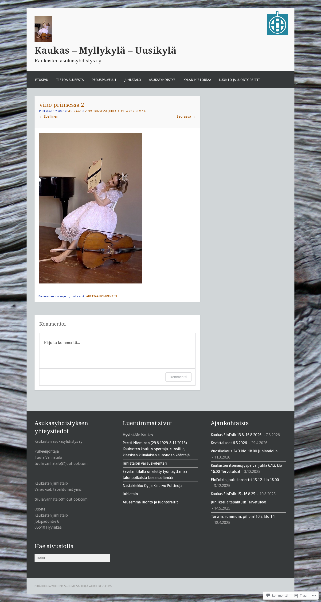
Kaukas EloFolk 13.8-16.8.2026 (236, 435)
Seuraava (186, 116)
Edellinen (48, 116)
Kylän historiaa (197, 80)
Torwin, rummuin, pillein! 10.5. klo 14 (242, 516)
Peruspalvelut (104, 80)
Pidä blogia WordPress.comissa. (57, 586)
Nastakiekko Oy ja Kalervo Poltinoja (152, 485)
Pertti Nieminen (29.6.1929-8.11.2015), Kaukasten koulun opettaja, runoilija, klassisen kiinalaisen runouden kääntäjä (156, 449)
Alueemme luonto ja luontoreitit (150, 502)
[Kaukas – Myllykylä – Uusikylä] (277, 34)
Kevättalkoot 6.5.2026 (229, 443)
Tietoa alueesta (70, 80)
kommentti (178, 377)
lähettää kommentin (101, 296)
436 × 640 (74, 111)
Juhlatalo (133, 80)
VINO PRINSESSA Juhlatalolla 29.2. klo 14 (115, 111)
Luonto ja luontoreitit (239, 80)
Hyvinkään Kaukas (138, 435)
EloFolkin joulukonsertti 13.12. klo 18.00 (245, 480)
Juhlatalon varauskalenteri (145, 463)
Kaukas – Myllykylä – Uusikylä (105, 50)
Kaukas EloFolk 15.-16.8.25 (233, 494)
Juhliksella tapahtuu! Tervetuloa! (238, 502)
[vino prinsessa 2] (90, 282)
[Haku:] (72, 558)
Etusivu (41, 80)
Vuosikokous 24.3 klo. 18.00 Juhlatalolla (244, 451)
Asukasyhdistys (162, 80)
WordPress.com (100, 586)
